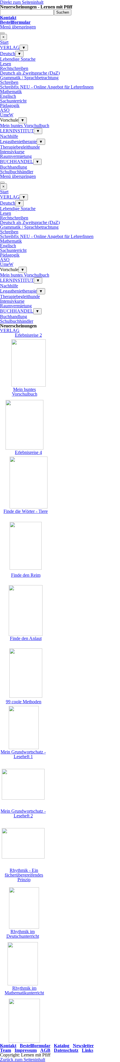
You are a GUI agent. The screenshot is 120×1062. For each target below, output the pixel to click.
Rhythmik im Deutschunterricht (22, 934)
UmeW (6, 114)
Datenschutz (66, 1050)
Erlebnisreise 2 (28, 335)
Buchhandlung (13, 167)
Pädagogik (10, 105)
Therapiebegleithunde (20, 147)
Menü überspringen (18, 26)
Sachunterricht (13, 100)
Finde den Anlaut (26, 638)
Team (5, 1050)
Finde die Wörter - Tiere (25, 511)
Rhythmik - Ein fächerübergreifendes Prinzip (24, 875)
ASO (5, 110)
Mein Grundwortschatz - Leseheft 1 (23, 754)
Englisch (8, 96)
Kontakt (8, 1045)
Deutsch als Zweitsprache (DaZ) (30, 73)
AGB (45, 1050)
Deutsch (7, 53)
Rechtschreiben (14, 68)
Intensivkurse (12, 151)
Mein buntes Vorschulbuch (24, 125)
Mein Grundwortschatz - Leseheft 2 (23, 813)
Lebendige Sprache (18, 59)
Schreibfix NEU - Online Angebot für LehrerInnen (46, 86)
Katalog (61, 1045)
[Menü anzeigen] (2, 33)
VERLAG (10, 47)
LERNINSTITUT (17, 130)
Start (4, 42)
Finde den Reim (25, 575)
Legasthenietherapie (18, 141)
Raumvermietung (16, 156)
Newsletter (83, 1045)
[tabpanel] (60, 20)
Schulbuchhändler (16, 171)
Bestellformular (35, 1045)
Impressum (26, 1050)
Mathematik (11, 91)
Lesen (5, 63)
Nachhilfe (9, 136)
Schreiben (9, 82)
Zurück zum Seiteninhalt (22, 1059)
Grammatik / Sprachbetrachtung (29, 77)
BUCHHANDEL (16, 161)
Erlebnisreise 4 (28, 452)
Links (87, 1050)
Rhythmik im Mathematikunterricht (24, 990)
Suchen (62, 12)
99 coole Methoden (23, 701)
